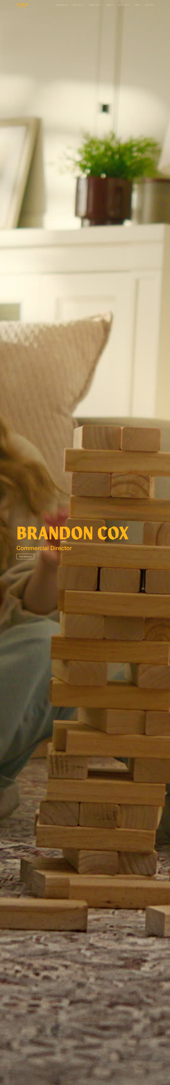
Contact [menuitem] (149, 5)
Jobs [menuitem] (137, 5)
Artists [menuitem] (77, 5)
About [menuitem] (110, 5)
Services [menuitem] (94, 5)
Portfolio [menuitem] (62, 5)
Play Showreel (25, 556)
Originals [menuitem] (124, 5)
